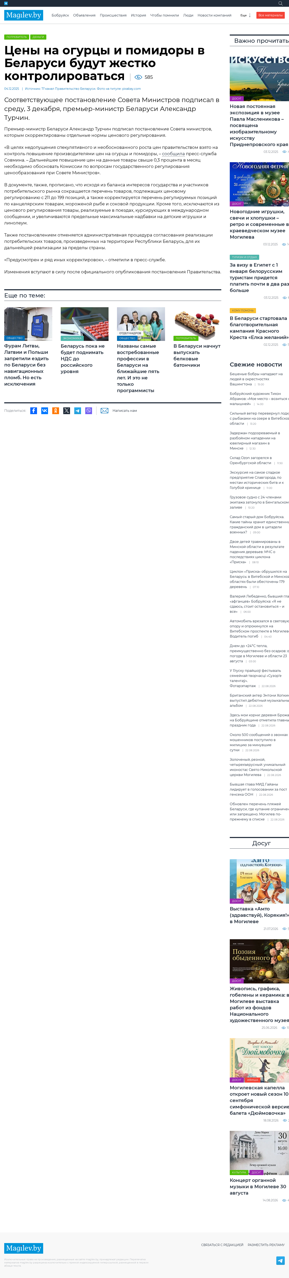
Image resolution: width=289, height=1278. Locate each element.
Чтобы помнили (164, 15)
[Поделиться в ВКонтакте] (44, 410)
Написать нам (125, 411)
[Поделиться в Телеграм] (77, 410)
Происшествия (113, 15)
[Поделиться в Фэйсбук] (33, 410)
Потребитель (17, 37)
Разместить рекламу (266, 1245)
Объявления (84, 15)
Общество (14, 338)
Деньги (38, 37)
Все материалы (271, 15)
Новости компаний (214, 15)
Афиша (252, 1080)
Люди (188, 15)
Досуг (236, 98)
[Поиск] (280, 3)
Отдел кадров (130, 333)
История (138, 15)
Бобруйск (60, 15)
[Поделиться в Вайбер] (88, 410)
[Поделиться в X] (66, 410)
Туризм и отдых (244, 257)
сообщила (173, 153)
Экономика (72, 338)
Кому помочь (243, 310)
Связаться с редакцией (222, 1245)
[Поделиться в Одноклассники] (55, 410)
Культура (239, 1172)
